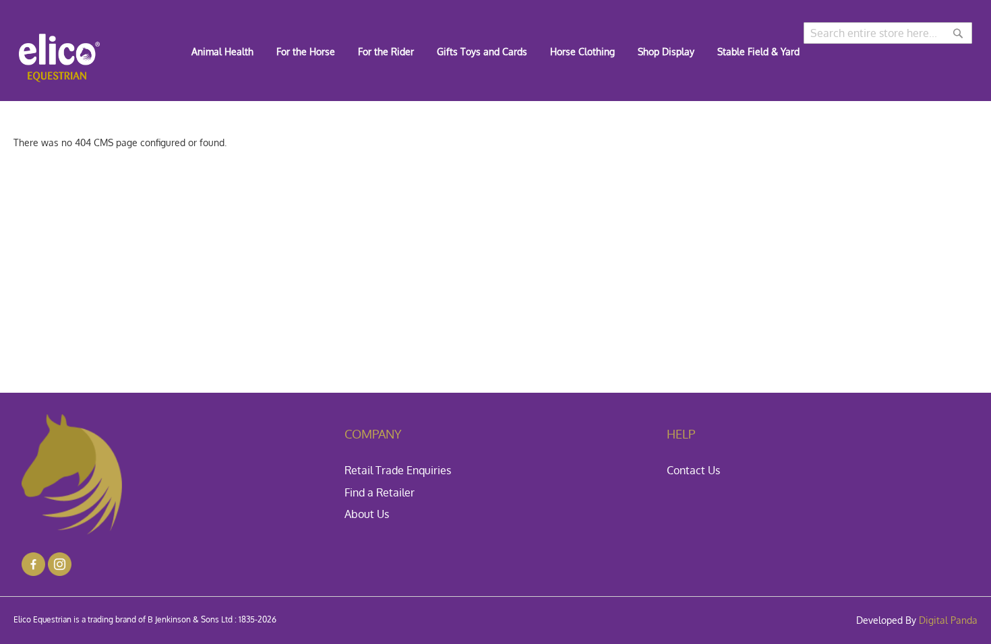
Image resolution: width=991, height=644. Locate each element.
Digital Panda (948, 620)
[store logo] (59, 58)
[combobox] (888, 33)
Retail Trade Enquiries (397, 470)
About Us (366, 514)
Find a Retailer (379, 492)
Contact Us (693, 470)
